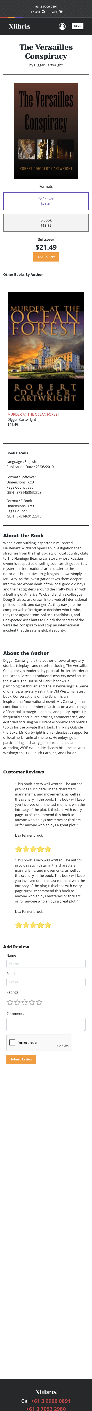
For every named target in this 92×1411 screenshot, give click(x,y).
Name (11, 955)
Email (10, 973)
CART (54, 12)
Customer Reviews (23, 772)
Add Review (16, 946)
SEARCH (35, 12)
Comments (15, 1013)
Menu (77, 26)
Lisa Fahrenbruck (29, 835)
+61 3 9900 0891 (46, 6)
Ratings (12, 992)
